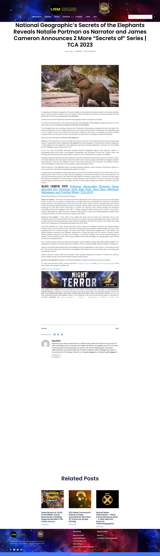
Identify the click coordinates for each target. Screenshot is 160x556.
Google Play (114, 297)
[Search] (154, 17)
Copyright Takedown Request (107, 538)
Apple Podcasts (67, 297)
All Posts (56, 356)
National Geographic (53, 269)
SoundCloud (93, 297)
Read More (45, 524)
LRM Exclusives (36, 16)
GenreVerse (66, 16)
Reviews (56, 16)
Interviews (48, 16)
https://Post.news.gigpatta (105, 263)
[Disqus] (80, 400)
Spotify (80, 297)
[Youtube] (14, 550)
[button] (55, 335)
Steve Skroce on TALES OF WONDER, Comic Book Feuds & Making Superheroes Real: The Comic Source (52, 517)
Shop (95, 16)
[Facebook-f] (11, 550)
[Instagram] (21, 550)
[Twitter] (18, 550)
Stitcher (103, 297)
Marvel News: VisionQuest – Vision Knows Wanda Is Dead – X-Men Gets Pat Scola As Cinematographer (107, 518)
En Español (79, 16)
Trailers (88, 16)
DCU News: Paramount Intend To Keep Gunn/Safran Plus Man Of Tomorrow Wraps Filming (80, 517)
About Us (100, 535)
